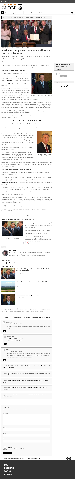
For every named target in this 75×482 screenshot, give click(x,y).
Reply (4, 331)
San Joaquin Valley (16, 311)
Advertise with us (8, 474)
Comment (6, 413)
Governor (7, 13)
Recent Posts (10, 247)
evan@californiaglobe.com (35, 458)
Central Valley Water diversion (40, 308)
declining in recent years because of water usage (13, 182)
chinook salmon (13, 309)
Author (4, 247)
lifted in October (12, 84)
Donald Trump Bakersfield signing (43, 309)
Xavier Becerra (40, 311)
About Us (6, 465)
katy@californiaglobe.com (16, 458)
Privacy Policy (7, 471)
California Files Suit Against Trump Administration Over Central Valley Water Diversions (33, 270)
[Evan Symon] (5, 253)
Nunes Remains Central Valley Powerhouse (27, 295)
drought (3, 311)
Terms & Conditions (9, 468)
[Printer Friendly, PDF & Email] (26, 243)
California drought (15, 308)
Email (4, 433)
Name (5, 427)
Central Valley (22, 308)
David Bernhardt (20, 309)
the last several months (7, 80)
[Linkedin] (14, 263)
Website (5, 439)
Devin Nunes (27, 309)
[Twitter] (9, 263)
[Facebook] (4, 263)
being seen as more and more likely (32, 111)
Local (21, 13)
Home (4, 17)
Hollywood (34, 13)
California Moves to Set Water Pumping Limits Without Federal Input (33, 283)
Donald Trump (33, 309)
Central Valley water (29, 308)
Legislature (15, 13)
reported (7, 85)
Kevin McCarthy (8, 311)
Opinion (41, 13)
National (27, 13)
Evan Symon (6, 61)
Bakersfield (8, 308)
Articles (10, 17)
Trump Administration (24, 311)
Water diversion (33, 311)
